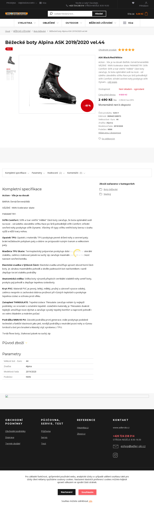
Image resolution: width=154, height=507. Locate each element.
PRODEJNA (11, 3)
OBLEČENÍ (49, 22)
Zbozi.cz (81, 433)
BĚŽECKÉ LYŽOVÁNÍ (100, 22)
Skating (107, 193)
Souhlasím (87, 492)
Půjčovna (46, 431)
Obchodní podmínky (15, 431)
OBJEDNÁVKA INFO (26, 3)
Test (43, 443)
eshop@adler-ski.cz (133, 446)
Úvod (7, 31)
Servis (44, 437)
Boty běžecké (40, 31)
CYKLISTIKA (25, 22)
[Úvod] (16, 14)
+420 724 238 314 (76, 5)
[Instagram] (117, 456)
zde (90, 501)
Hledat (99, 13)
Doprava (9, 437)
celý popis (112, 82)
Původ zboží (13, 343)
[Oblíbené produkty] (133, 3)
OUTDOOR (72, 22)
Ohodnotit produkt (108, 49)
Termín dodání (12, 443)
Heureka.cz (83, 427)
